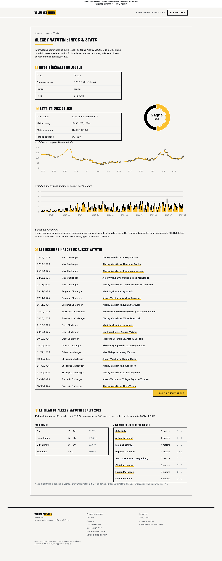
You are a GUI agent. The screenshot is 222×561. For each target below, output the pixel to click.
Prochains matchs (95, 514)
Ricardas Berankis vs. (123, 338)
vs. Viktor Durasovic (122, 318)
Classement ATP (94, 524)
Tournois (90, 517)
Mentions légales (146, 521)
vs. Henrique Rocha (122, 264)
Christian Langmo (124, 465)
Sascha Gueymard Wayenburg (131, 458)
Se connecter (177, 12)
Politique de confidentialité (151, 524)
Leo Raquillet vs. (120, 332)
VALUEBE (45, 12)
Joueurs (38, 33)
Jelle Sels (120, 431)
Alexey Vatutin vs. (126, 278)
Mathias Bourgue (124, 444)
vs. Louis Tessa (119, 365)
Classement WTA (94, 528)
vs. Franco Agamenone (123, 271)
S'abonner (143, 514)
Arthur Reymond (124, 438)
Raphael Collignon (125, 451)
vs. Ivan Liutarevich (121, 305)
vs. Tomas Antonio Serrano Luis (128, 284)
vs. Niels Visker (119, 386)
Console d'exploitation (97, 535)
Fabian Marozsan (124, 472)
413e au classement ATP (85, 116)
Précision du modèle (96, 531)
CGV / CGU (144, 517)
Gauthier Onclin (123, 478)
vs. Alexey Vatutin (120, 257)
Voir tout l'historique (171, 393)
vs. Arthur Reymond (121, 372)
